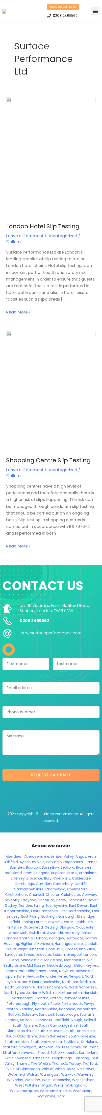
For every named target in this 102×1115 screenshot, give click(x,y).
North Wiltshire (44, 992)
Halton (87, 932)
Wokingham (75, 1085)
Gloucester (85, 927)
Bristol (72, 872)
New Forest (48, 970)
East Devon (78, 905)
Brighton (58, 872)
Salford (14, 1014)
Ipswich (91, 943)
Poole (55, 1003)
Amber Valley (62, 856)
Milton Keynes (86, 965)
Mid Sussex (36, 965)
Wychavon (82, 1090)
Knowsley (87, 949)
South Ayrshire (24, 1025)
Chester (52, 894)
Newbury (66, 970)
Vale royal (85, 1068)
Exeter (67, 921)
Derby (61, 900)
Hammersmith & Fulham (25, 938)
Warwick (68, 1074)
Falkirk (80, 921)
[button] (95, 11)
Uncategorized (62, 236)
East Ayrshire (56, 905)
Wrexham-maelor (55, 1090)
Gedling (51, 927)
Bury (47, 878)
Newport (76, 976)
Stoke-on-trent (84, 1047)
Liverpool (74, 954)
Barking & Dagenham (64, 861)
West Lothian (83, 1079)
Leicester (43, 954)
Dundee (25, 905)
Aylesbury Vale (32, 861)
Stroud (43, 1052)
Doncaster (77, 900)
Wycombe (46, 1096)
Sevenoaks (42, 1019)
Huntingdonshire (69, 943)
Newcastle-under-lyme (46, 976)
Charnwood (55, 889)
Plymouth (40, 1003)
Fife (90, 921)
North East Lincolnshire (41, 981)
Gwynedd (55, 932)
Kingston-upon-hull (46, 949)
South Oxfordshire (21, 1036)
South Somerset (53, 1036)
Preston (11, 1009)
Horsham (45, 943)
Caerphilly (61, 878)
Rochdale (67, 1009)
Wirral (59, 1085)
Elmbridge (85, 916)
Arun (92, 856)
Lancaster (13, 954)
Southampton (16, 1041)
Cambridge (24, 883)
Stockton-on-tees (54, 1047)
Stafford (10, 1047)
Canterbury (63, 883)
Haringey (56, 938)
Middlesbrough (60, 965)
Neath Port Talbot (21, 970)
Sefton (26, 1019)
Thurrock (59, 1063)
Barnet (91, 861)
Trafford (90, 1063)
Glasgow (66, 927)
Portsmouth (72, 1003)
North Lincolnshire (52, 987)
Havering (11, 943)
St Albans (71, 1041)
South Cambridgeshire (58, 1025)
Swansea (23, 1058)
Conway (89, 894)
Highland (28, 943)
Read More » (18, 312)
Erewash (54, 921)
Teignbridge (61, 1058)
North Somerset (82, 987)
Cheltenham (16, 894)
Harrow (91, 938)
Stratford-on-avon (19, 1052)
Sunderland (89, 1052)
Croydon (28, 900)
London (89, 954)
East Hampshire (44, 910)
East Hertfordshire (75, 910)
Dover (93, 900)
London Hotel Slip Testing (42, 226)
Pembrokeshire (77, 998)
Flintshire (14, 927)
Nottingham (22, 998)
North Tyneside (17, 992)
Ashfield (11, 861)
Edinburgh (67, 916)
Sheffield (61, 1019)
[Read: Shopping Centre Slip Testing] (51, 390)
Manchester (74, 960)
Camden (43, 883)
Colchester (70, 894)
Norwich (90, 992)
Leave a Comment (25, 236)
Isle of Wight (17, 949)
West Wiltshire (27, 1085)
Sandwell (46, 1014)
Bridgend (42, 872)
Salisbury (29, 1014)
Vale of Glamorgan (23, 1068)
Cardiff (81, 883)
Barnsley (17, 867)
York (61, 1096)
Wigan (46, 1085)
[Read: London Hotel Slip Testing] (51, 156)
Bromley (18, 878)
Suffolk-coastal (64, 1052)
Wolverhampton (24, 1090)
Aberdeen (14, 856)
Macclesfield (32, 960)
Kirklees (71, 949)
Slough (76, 1019)
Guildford (37, 932)
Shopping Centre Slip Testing (48, 460)
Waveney (85, 1074)
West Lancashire (56, 1079)
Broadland (88, 872)
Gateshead (33, 927)
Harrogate (74, 938)
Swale (9, 1058)
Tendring (81, 1058)
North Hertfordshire (78, 981)
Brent (28, 872)
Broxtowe (34, 878)
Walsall (32, 1074)
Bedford (67, 867)
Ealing (39, 905)
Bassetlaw (50, 867)
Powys (89, 1003)
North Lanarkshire (20, 987)
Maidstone (53, 960)
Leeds (29, 954)
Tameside (41, 1058)
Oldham (41, 998)
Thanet (22, 1063)
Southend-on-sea (46, 1041)
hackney (72, 932)
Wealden (32, 1079)
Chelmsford (77, 889)
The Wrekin (40, 1063)
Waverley (15, 1079)
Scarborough (67, 1014)
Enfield (14, 921)
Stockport (27, 1047)
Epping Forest (33, 921)
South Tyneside (82, 1036)
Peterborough (18, 1003)
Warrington (49, 1074)
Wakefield (16, 1074)
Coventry (11, 900)
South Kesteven (49, 1030)
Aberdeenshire (36, 856)
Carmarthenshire (29, 889)
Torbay (75, 1063)
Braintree (84, 867)
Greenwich (18, 932)
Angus (81, 856)
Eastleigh (49, 916)
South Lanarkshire (79, 1030)
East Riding (30, 916)
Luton (14, 960)
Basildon (33, 867)
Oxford (56, 998)
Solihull (90, 1019)
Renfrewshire (46, 1009)
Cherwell (36, 894)
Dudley (11, 905)
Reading (26, 1009)
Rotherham (87, 1009)
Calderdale (81, 878)
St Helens (89, 1041)
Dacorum (46, 900)
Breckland (13, 872)
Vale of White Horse (59, 1068)
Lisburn (59, 954)
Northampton (70, 992)
